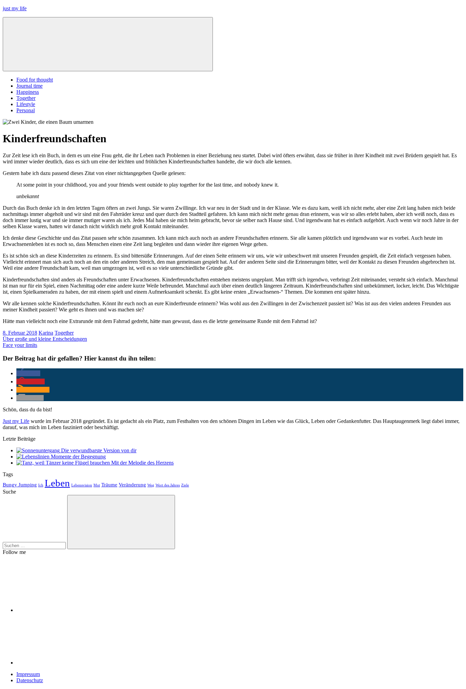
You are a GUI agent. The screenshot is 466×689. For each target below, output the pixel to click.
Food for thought (34, 80)
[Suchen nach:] (35, 545)
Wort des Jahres (168, 485)
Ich (40, 485)
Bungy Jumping (20, 484)
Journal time (29, 86)
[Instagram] (67, 610)
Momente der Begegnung (78, 456)
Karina (46, 333)
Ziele (185, 485)
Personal (25, 110)
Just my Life (16, 421)
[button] (28, 373)
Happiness (27, 92)
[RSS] (67, 662)
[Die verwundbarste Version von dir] (38, 450)
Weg (150, 485)
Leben (57, 483)
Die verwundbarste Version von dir (98, 450)
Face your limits (20, 345)
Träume (109, 484)
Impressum (28, 674)
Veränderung (132, 484)
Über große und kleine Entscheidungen (45, 339)
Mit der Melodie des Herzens (142, 463)
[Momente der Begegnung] (33, 456)
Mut (96, 485)
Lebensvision (81, 485)
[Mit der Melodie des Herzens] (63, 463)
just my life (15, 8)
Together (25, 98)
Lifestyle (25, 104)
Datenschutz (29, 680)
